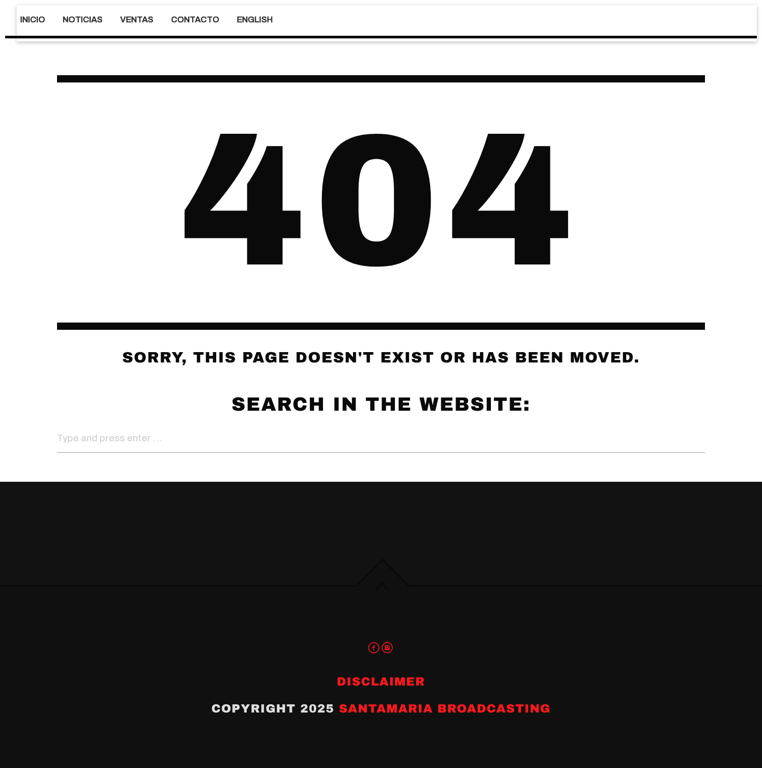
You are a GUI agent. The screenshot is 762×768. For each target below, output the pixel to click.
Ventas (136, 19)
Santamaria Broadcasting (445, 708)
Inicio (32, 19)
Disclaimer (381, 681)
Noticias (83, 19)
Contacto (195, 19)
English (255, 19)
